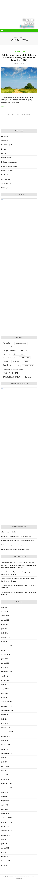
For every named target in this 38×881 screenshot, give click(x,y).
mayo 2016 (5, 801)
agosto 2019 (5, 715)
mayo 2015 (5, 848)
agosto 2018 (5, 736)
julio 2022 (4, 629)
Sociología (4, 188)
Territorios (29, 377)
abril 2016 (4, 805)
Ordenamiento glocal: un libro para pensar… (15, 545)
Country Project (19, 51)
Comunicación (26, 350)
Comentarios (25, 114)
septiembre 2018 (7, 732)
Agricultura (7, 343)
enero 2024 (5, 616)
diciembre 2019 (6, 702)
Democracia (19, 354)
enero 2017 (5, 779)
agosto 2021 (5, 654)
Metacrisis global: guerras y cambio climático (16, 536)
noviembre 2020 (6, 672)
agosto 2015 (5, 835)
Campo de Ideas (9, 350)
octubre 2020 (5, 676)
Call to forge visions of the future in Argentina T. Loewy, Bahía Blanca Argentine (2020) (19, 57)
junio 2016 (4, 796)
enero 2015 (5, 865)
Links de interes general (9, 162)
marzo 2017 (5, 775)
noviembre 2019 (6, 706)
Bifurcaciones (14, 346)
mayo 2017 (5, 766)
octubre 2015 (5, 826)
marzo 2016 (5, 809)
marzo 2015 (5, 857)
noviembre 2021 (6, 646)
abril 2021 (4, 667)
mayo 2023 (5, 620)
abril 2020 (4, 693)
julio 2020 (4, 684)
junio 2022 (4, 633)
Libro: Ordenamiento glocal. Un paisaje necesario (17, 540)
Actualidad (4, 136)
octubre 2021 (5, 650)
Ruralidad (4, 175)
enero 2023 (5, 624)
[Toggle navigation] (2, 31)
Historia (4, 153)
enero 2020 (5, 697)
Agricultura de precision (21, 343)
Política (7, 365)
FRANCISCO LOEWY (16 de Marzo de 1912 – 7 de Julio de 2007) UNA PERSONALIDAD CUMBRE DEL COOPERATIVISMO (18, 565)
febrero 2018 (5, 745)
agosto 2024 (5, 611)
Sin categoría (5, 179)
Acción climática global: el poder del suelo (15, 549)
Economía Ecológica (9, 358)
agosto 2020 (5, 680)
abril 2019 (4, 723)
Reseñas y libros (28, 365)
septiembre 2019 (7, 710)
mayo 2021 (5, 663)
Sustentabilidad (12, 376)
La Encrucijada (6, 158)
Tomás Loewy (13, 114)
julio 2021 (4, 659)
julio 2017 (4, 758)
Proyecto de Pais (7, 170)
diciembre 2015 (6, 818)
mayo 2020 (5, 689)
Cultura (6, 354)
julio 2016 (4, 792)
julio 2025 (4, 607)
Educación (25, 358)
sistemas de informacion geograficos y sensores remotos (15, 369)
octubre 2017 (5, 749)
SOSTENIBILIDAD (11, 373)
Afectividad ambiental (8, 532)
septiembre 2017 (7, 753)
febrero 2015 (5, 861)
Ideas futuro (17, 361)
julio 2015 (4, 839)
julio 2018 (4, 740)
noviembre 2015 (6, 822)
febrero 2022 (5, 637)
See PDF (4, 106)
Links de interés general (9, 166)
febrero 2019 (5, 727)
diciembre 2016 (6, 783)
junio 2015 (4, 844)
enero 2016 (5, 814)
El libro (3, 149)
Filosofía (5, 361)
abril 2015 (4, 852)
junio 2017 (4, 762)
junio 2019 (4, 719)
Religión (17, 365)
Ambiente (4, 140)
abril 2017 (4, 770)
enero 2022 (5, 641)
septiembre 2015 (7, 831)
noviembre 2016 (6, 788)
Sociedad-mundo (7, 183)
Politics (26, 361)
